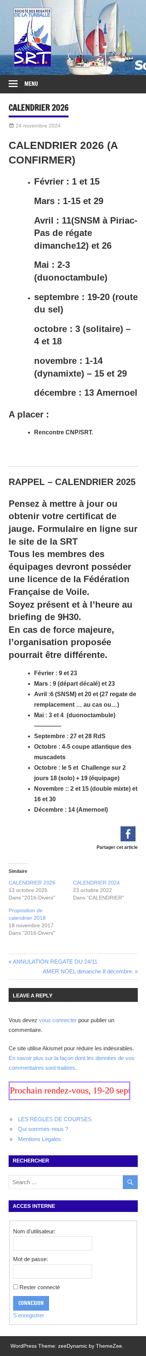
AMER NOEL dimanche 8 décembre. (88, 971)
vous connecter (58, 1020)
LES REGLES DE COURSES (55, 1119)
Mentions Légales (39, 1139)
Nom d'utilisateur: (34, 1231)
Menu (31, 84)
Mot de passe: (30, 1259)
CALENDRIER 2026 (32, 883)
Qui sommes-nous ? (43, 1129)
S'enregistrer (28, 1315)
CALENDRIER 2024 (96, 883)
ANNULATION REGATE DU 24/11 (55, 961)
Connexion (31, 1303)
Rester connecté (39, 1287)
